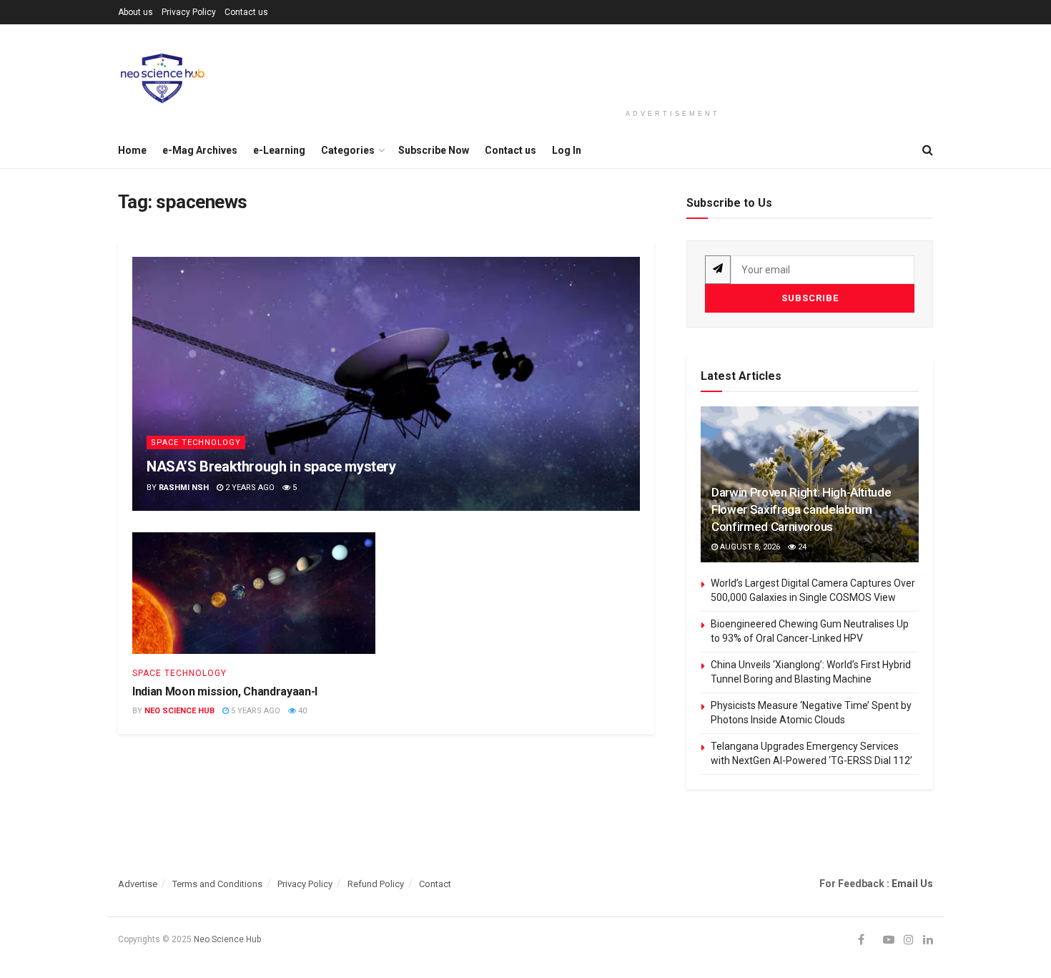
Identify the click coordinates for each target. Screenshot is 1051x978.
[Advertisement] (673, 66)
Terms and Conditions (217, 884)
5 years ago (254, 710)
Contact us (246, 12)
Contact (435, 884)
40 (301, 710)
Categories (348, 150)
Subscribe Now (433, 150)
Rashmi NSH (184, 487)
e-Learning (279, 150)
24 (801, 547)
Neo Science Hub (179, 710)
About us (135, 12)
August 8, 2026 (749, 547)
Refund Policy (375, 884)
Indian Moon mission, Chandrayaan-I (224, 691)
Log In (566, 150)
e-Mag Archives (199, 150)
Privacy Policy (189, 12)
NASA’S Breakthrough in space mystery (271, 466)
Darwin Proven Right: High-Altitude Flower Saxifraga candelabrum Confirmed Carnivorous (801, 509)
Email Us (912, 883)
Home (132, 150)
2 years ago (249, 487)
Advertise (137, 884)
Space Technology (196, 442)
